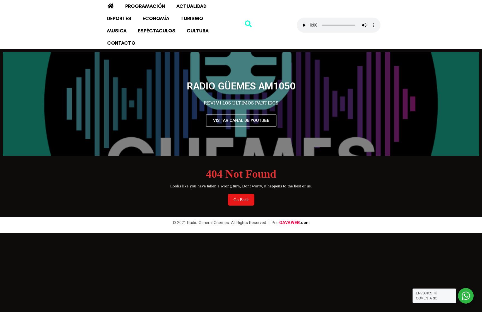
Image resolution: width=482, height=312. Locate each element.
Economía (156, 18)
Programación (145, 6)
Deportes (119, 18)
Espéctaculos (156, 31)
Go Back (243, 198)
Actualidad (191, 6)
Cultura (198, 31)
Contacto (121, 43)
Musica (117, 31)
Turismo (191, 18)
